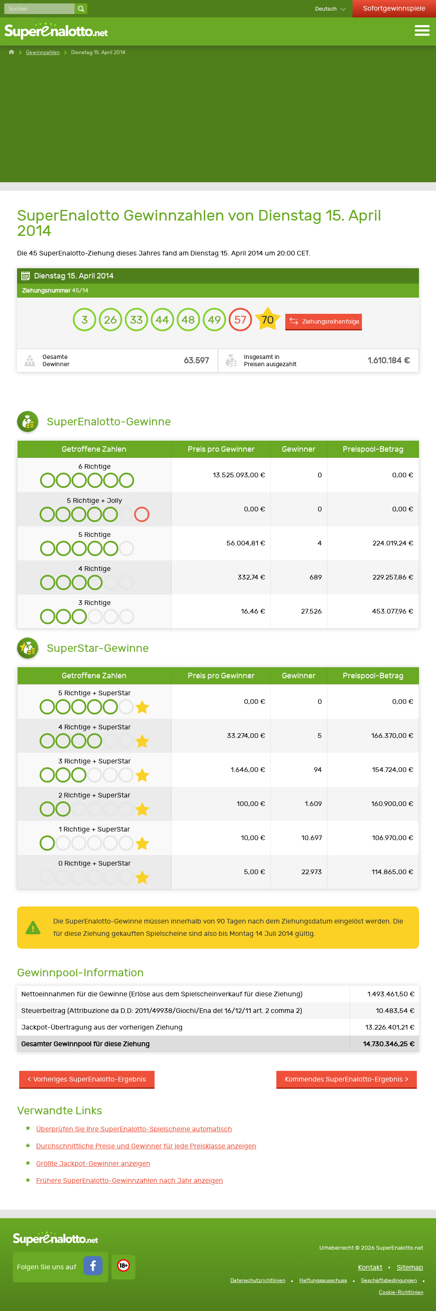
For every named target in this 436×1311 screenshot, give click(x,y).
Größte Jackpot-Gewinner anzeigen (93, 1163)
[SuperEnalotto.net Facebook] (93, 1273)
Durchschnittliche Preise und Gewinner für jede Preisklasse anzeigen (146, 1146)
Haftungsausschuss (323, 1280)
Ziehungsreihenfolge (330, 321)
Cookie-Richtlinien (401, 1292)
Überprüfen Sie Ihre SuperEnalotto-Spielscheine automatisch (134, 1129)
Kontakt (370, 1267)
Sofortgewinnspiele (394, 8)
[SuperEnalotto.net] (61, 31)
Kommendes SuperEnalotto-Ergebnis (344, 1079)
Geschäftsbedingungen (389, 1280)
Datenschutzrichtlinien (257, 1280)
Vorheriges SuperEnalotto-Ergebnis (89, 1079)
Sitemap (410, 1267)
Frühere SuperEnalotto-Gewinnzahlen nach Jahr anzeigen (129, 1180)
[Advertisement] (218, 122)
